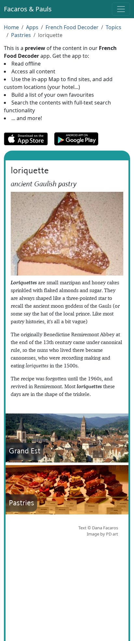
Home (11, 27)
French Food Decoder (72, 27)
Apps (32, 27)
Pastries (21, 35)
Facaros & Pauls (28, 9)
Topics (113, 27)
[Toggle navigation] (121, 9)
